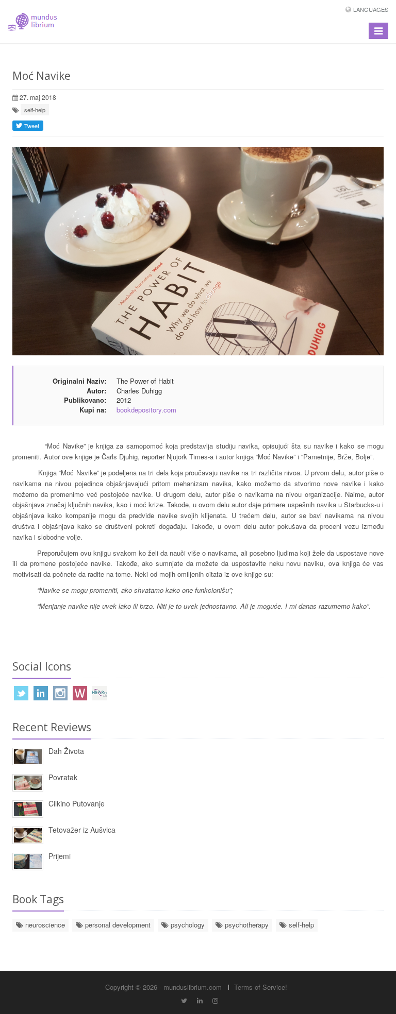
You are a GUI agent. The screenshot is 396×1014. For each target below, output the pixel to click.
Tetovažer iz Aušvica (82, 829)
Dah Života (66, 751)
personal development (117, 925)
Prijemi (59, 856)
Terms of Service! (260, 987)
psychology (187, 925)
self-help (34, 110)
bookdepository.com (146, 410)
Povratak (62, 777)
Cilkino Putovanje (76, 803)
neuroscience (44, 925)
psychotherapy (246, 925)
